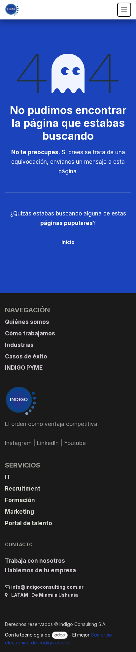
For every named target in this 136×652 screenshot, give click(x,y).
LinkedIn (48, 443)
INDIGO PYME (24, 367)
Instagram (18, 443)
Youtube (75, 443)
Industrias (19, 345)
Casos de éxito (26, 356)
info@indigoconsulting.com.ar (47, 587)
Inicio (68, 242)
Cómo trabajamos (30, 333)
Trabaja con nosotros (35, 560)
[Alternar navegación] (124, 10)
